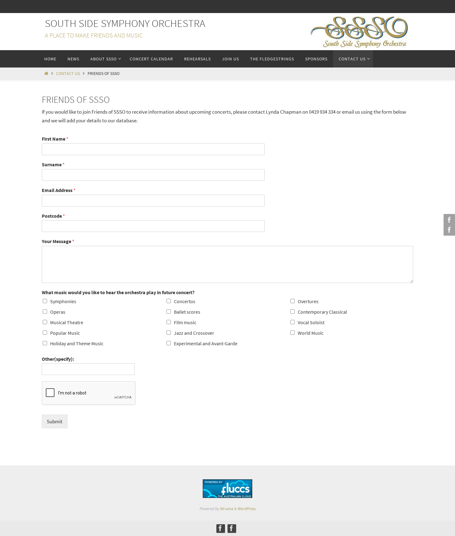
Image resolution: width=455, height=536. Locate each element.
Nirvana (226, 508)
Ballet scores (187, 312)
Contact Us (68, 73)
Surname (53, 164)
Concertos (184, 301)
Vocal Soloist (311, 322)
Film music (185, 322)
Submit (55, 421)
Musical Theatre (66, 322)
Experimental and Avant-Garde (205, 343)
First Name (55, 139)
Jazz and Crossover (194, 333)
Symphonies (63, 301)
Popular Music (65, 333)
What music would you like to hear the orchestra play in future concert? (118, 292)
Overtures (308, 301)
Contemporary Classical (322, 312)
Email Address (59, 190)
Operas (57, 312)
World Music (310, 333)
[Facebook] (448, 220)
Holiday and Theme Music (76, 343)
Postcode (53, 216)
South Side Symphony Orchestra (125, 23)
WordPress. (246, 508)
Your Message (58, 241)
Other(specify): (58, 359)
